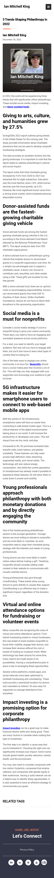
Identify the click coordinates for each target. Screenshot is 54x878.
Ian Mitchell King (17, 6)
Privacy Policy (27, 850)
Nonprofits (35, 364)
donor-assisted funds (18, 106)
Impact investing (11, 728)
